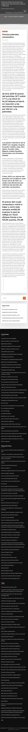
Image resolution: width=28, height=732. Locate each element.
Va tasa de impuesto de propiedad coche (10, 715)
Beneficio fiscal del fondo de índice (9, 362)
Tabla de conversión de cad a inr (8, 387)
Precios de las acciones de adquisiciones (10, 481)
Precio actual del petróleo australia (9, 478)
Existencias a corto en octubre (8, 416)
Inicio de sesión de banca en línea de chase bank (12, 495)
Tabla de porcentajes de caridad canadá (10, 534)
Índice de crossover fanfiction (8, 621)
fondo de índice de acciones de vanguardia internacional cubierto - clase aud (13, 4)
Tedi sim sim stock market (7, 614)
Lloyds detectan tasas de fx (7, 636)
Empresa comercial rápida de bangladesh (10, 646)
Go (24, 298)
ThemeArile (12, 729)
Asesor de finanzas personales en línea (10, 520)
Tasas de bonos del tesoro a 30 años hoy (10, 608)
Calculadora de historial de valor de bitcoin (11, 364)
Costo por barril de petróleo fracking (9, 379)
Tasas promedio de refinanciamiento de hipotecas (12, 392)
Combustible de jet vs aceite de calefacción (11, 367)
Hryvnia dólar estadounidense (8, 631)
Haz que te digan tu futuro (7, 552)
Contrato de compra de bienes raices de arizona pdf (13, 470)
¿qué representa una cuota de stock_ (9, 505)
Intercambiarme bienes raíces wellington (10, 532)
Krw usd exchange (5, 411)
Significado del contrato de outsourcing (10, 648)
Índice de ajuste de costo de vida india (10, 341)
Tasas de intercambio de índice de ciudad (10, 346)
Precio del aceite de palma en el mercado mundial (12, 405)
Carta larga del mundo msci (7, 356)
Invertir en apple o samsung (7, 473)
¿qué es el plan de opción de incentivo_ (10, 418)
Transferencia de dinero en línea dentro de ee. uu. (12, 598)
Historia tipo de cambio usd (7, 421)
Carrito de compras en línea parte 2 (9, 540)
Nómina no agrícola (5, 468)
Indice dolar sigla (5, 680)
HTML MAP (17, 729)
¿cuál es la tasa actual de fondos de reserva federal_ (13, 603)
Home (5, 16)
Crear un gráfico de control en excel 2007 (10, 664)
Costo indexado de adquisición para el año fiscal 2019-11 (14, 397)
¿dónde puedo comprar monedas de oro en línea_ (12, 438)
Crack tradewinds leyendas (7, 565)
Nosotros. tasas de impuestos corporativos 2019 (12, 512)
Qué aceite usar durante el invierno (9, 693)
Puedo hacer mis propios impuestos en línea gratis (12, 651)
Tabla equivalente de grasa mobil (9, 587)
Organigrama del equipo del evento (9, 400)
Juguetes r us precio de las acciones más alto (11, 659)
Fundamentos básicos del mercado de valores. (12, 318)
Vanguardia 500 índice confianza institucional (11, 708)
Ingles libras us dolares (6, 343)
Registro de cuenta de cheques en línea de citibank (12, 682)
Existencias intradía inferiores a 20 (9, 696)
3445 (2, 720)
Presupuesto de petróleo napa (8, 370)
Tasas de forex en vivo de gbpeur (8, 338)
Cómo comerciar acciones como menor (10, 643)
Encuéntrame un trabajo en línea (8, 529)
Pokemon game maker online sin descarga (11, 424)
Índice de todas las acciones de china (9, 606)
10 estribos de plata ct (6, 413)
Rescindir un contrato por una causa (9, 376)
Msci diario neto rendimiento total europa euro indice (13, 667)
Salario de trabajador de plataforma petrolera (11, 611)
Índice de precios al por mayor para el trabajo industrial (14, 390)
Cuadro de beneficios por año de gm (9, 395)
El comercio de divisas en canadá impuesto (11, 675)
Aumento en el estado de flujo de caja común (11, 436)
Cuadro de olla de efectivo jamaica (9, 465)
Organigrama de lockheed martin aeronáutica (11, 354)
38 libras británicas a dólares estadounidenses (11, 573)
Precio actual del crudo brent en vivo (9, 382)
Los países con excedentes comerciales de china (12, 454)
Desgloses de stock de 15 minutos (9, 312)
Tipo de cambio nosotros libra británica (10, 549)
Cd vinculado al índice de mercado (9, 656)
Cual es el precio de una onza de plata (9, 619)
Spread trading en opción (7, 570)
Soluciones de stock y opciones (8, 672)
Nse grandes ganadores (6, 690)
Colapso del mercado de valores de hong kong (11, 384)
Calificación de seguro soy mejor (8, 601)
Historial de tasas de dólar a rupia (9, 557)
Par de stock (4, 483)
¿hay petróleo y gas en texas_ (7, 351)
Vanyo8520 (5, 31)
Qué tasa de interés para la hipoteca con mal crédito (13, 717)
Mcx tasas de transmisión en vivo (9, 309)
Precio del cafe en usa (6, 554)
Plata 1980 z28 (4, 701)
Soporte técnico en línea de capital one (10, 537)
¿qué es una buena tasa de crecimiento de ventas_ (12, 522)
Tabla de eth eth (5, 568)
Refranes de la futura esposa (7, 661)
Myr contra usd (4, 403)
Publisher (6, 40)
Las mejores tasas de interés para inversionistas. (12, 698)
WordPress (16, 728)
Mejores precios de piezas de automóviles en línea (12, 547)
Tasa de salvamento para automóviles (9, 431)
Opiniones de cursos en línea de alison (11, 320)
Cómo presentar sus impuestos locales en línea (11, 359)
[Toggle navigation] (25, 11)
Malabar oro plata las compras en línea (10, 349)
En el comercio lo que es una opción (9, 493)
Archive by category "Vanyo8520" (16, 16)
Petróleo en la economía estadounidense (10, 677)
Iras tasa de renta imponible (7, 517)
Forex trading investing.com (7, 408)
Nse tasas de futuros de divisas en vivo (11, 315)
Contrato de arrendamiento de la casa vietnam (12, 562)
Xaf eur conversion (5, 441)
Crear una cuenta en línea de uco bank (10, 476)
